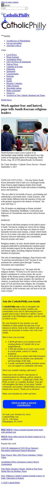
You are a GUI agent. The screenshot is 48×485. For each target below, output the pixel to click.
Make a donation (13, 90)
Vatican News (12, 64)
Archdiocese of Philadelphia (18, 41)
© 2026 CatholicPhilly (10, 483)
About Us (10, 93)
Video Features (12, 86)
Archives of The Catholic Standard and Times (25, 95)
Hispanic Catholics (14, 83)
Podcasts (10, 76)
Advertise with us (13, 45)
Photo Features (12, 57)
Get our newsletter (14, 43)
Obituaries (10, 69)
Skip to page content (9, 2)
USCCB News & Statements (18, 62)
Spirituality (11, 71)
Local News (11, 55)
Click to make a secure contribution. (24, 404)
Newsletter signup (14, 88)
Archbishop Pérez (13, 59)
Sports (9, 78)
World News (6, 100)
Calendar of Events (14, 66)
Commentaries (12, 74)
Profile (9, 81)
